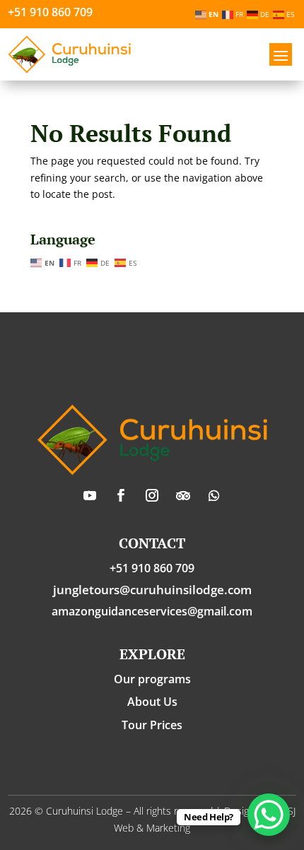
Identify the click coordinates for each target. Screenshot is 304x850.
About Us (152, 701)
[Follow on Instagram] (152, 495)
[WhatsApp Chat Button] (268, 814)
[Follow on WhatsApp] (214, 495)
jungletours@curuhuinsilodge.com (152, 590)
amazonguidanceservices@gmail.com (152, 611)
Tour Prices (152, 725)
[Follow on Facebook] (121, 495)
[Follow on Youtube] (90, 495)
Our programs (152, 679)
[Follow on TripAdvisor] (183, 495)
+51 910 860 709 (50, 12)
